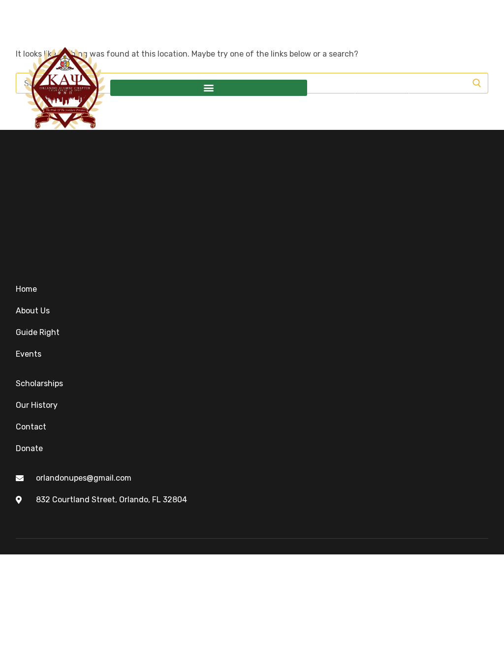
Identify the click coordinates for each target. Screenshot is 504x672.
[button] (208, 88)
